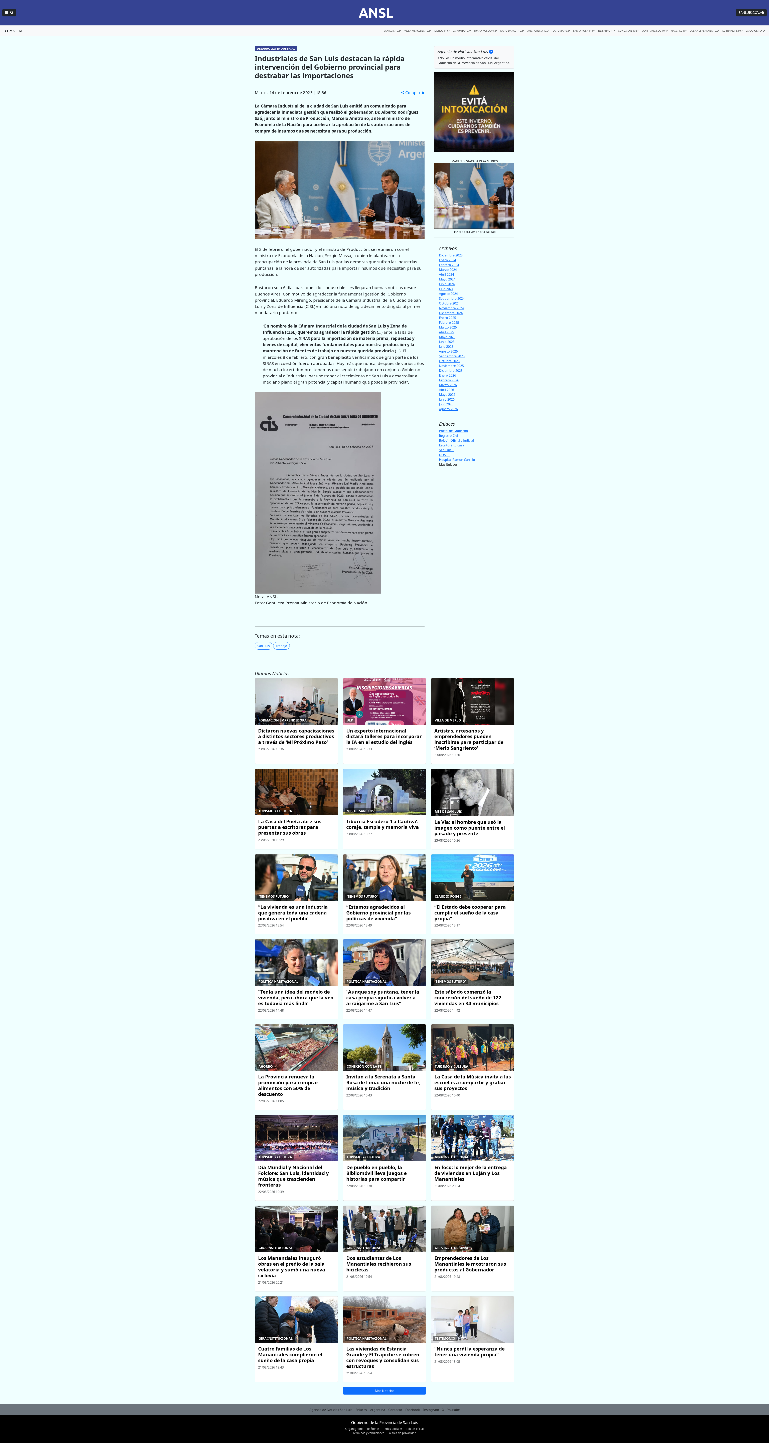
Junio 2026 (447, 399)
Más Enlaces (448, 464)
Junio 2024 (447, 284)
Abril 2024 (446, 274)
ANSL (376, 12)
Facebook (412, 1410)
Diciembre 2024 (451, 313)
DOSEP (444, 455)
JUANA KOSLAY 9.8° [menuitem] (485, 30)
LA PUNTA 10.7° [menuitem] (462, 30)
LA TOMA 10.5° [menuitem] (561, 30)
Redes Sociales (393, 1429)
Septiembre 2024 (452, 298)
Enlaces (361, 1410)
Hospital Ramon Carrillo (457, 459)
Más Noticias (384, 1391)
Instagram (431, 1410)
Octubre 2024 (449, 303)
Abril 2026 (446, 390)
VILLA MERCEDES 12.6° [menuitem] (417, 30)
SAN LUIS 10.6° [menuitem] (392, 30)
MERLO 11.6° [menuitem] (442, 30)
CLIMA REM (13, 31)
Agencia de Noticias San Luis (330, 1410)
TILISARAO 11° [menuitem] (606, 30)
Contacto (395, 1410)
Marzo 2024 (448, 269)
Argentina (377, 1410)
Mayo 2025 (447, 337)
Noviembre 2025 (451, 366)
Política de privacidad (402, 1433)
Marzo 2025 (448, 327)
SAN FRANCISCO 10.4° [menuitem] (655, 30)
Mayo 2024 (447, 279)
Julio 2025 (446, 346)
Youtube (453, 1410)
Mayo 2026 (447, 394)
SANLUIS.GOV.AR (751, 12)
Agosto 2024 (448, 293)
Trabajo (281, 646)
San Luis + (446, 450)
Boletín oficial (415, 1429)
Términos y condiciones (368, 1433)
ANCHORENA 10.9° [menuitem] (538, 30)
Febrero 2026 (449, 380)
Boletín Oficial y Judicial (456, 440)
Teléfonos (373, 1429)
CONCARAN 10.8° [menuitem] (628, 30)
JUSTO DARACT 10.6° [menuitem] (512, 30)
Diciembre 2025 (451, 370)
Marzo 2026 (448, 385)
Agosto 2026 (448, 409)
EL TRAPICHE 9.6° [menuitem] (732, 30)
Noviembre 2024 (451, 308)
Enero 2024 (447, 260)
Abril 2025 (446, 332)
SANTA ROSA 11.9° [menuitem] (584, 30)
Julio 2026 (446, 404)
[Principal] (9, 12)
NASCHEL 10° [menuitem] (678, 30)
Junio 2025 (447, 342)
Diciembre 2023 (451, 255)
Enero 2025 (447, 318)
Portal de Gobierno (453, 431)
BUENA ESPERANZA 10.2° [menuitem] (704, 30)
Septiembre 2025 (452, 356)
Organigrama (354, 1429)
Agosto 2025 (448, 351)
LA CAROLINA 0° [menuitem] (755, 30)
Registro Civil (449, 435)
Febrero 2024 (449, 265)
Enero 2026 (447, 375)
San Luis (263, 646)
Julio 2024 (446, 289)
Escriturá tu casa (451, 445)
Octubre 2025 (449, 361)
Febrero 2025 (449, 322)
